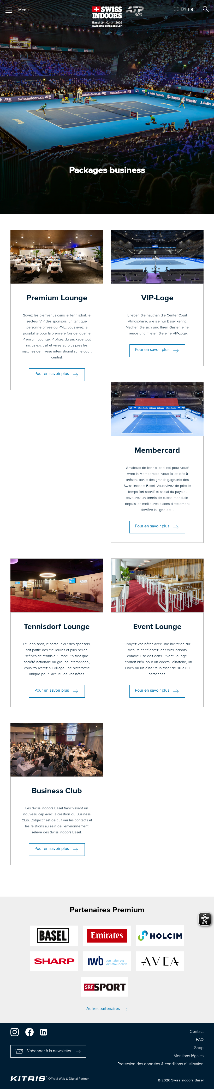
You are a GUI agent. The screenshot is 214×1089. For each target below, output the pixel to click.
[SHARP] (54, 961)
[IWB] (107, 961)
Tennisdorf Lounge (57, 627)
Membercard (157, 451)
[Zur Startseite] (107, 16)
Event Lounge (157, 627)
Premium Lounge (56, 298)
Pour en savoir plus (51, 374)
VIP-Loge (157, 298)
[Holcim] (160, 935)
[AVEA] (160, 961)
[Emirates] (107, 936)
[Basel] (54, 936)
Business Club (57, 791)
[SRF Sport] (104, 987)
